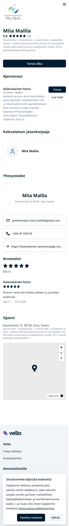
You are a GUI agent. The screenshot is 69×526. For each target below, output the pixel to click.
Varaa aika (34, 63)
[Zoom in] (61, 347)
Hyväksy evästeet (31, 517)
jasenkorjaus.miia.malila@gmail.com (36, 220)
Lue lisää (57, 97)
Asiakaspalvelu (12, 458)
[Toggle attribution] (61, 396)
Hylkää (55, 517)
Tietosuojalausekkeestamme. (36, 508)
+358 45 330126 (22, 233)
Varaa (57, 89)
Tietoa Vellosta (12, 451)
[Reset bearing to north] (61, 358)
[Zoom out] (61, 353)
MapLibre (54, 395)
